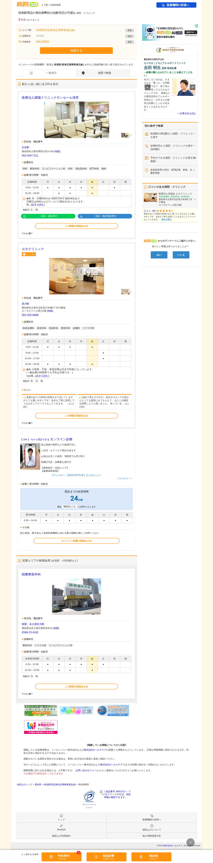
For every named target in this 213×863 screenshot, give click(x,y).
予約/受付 (64, 855)
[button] (147, 87)
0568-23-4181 (30, 632)
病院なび (28, 3)
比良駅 (25, 147)
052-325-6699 (30, 315)
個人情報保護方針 (151, 835)
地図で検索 (104, 72)
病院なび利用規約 (61, 835)
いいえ (181, 254)
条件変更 (190, 842)
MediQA (61, 829)
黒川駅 (25, 303)
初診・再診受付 (49, 216)
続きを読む (38, 204)
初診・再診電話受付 (105, 216)
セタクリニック (33, 249)
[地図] (57, 151)
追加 (130, 36)
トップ (61, 819)
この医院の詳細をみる (76, 226)
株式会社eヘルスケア (95, 749)
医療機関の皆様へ (178, 5)
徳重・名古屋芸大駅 (33, 624)
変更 (130, 30)
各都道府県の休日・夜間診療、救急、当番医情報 (171, 171)
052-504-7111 (30, 155)
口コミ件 (30, 254)
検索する (76, 50)
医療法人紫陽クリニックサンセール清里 (50, 97)
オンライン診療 (46, 439)
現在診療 (108, 855)
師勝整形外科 (31, 574)
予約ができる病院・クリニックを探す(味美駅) (173, 159)
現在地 (153, 855)
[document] (76, 165)
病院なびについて (151, 829)
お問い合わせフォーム (87, 770)
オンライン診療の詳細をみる (76, 540)
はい (159, 254)
